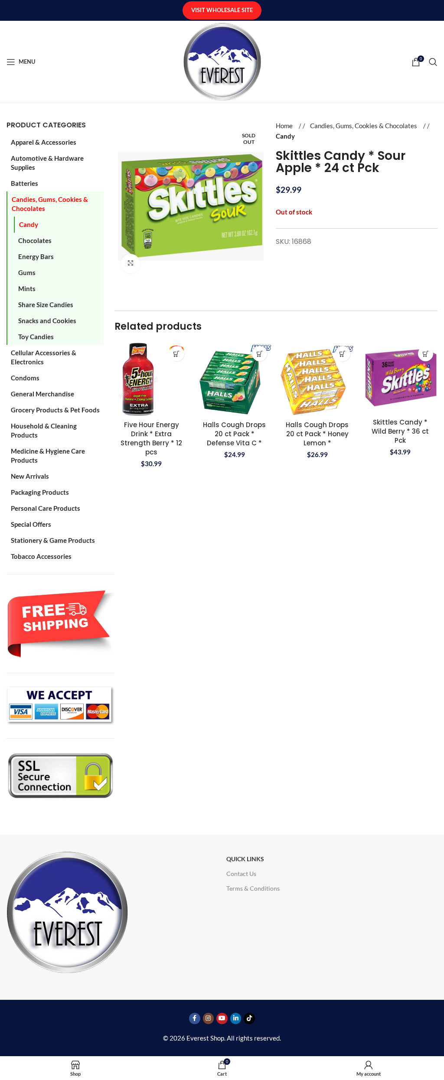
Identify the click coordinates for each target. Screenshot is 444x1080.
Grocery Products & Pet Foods (55, 410)
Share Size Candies (45, 304)
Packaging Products (40, 492)
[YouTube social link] (222, 1018)
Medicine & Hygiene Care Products (48, 455)
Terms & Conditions (253, 888)
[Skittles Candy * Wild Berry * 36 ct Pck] (400, 378)
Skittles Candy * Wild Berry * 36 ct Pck (400, 431)
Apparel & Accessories (43, 142)
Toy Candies (36, 337)
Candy (28, 224)
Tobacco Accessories (41, 556)
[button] (176, 353)
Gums (27, 272)
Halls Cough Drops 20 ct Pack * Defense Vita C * (234, 434)
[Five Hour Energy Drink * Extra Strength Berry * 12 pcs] (151, 379)
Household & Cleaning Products (44, 430)
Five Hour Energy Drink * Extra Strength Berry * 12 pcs (151, 438)
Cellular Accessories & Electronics (43, 357)
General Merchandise (42, 394)
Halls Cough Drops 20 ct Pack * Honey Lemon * (317, 434)
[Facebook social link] (194, 1018)
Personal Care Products (45, 508)
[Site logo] (222, 61)
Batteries (24, 183)
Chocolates (35, 240)
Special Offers (31, 524)
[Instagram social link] (208, 1018)
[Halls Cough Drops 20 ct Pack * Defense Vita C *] (234, 379)
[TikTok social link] (249, 1018)
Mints (27, 288)
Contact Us (241, 873)
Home (285, 126)
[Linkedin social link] (236, 1018)
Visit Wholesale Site (222, 9)
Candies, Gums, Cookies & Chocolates (50, 203)
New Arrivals (30, 476)
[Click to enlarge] (130, 263)
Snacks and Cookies (47, 320)
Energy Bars (36, 256)
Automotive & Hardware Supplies (47, 162)
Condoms (25, 378)
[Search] (433, 62)
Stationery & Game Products (53, 540)
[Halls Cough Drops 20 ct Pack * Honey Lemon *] (317, 379)
